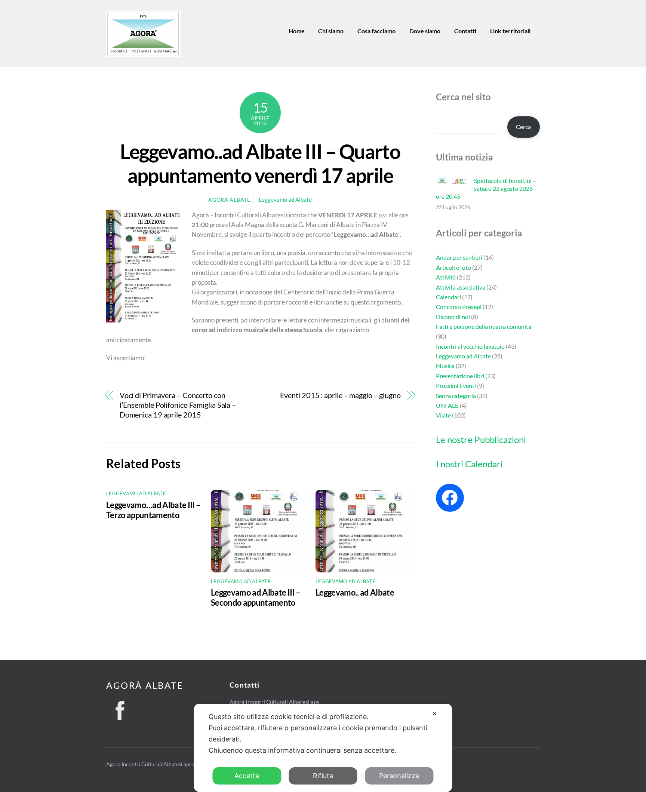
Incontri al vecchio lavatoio (470, 346)
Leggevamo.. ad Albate (355, 592)
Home (297, 30)
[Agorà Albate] (143, 54)
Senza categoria (456, 395)
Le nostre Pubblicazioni (481, 439)
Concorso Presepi (459, 306)
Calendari (448, 296)
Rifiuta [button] (323, 776)
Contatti (465, 30)
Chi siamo (331, 30)
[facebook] (119, 708)
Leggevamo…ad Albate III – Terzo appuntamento (153, 510)
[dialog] (323, 748)
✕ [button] (434, 714)
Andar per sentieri (459, 257)
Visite (443, 415)
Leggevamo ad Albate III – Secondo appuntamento (255, 597)
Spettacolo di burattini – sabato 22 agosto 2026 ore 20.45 (486, 188)
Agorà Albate (229, 199)
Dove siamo (424, 30)
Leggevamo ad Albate (285, 199)
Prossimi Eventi (456, 385)
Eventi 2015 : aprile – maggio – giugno (340, 395)
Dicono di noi (453, 316)
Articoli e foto (453, 267)
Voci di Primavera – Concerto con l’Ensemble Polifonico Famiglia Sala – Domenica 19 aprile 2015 (178, 405)
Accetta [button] (246, 776)
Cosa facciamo (376, 30)
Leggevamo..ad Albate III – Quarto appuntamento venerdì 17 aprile (260, 163)
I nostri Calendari (469, 463)
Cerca (523, 126)
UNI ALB (447, 405)
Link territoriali (510, 30)
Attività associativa (460, 287)
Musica (445, 365)
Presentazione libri (460, 375)
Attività (446, 277)
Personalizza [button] (399, 776)
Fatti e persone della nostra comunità (483, 326)
